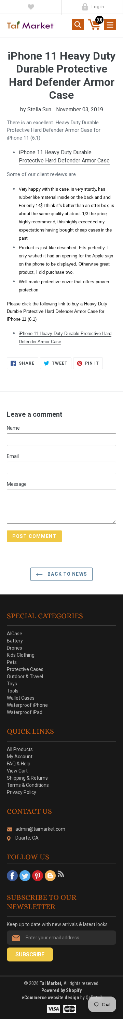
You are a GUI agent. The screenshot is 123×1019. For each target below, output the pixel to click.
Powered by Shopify (61, 990)
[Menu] (110, 24)
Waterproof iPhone (27, 705)
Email (13, 456)
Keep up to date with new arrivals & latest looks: (58, 924)
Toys (12, 683)
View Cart (17, 771)
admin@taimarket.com (40, 829)
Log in (98, 6)
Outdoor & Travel (25, 676)
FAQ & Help (18, 763)
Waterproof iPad (24, 712)
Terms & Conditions (28, 785)
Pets (12, 662)
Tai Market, (51, 983)
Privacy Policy (21, 792)
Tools (12, 691)
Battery (15, 640)
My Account (85, 7)
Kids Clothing (21, 655)
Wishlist (31, 7)
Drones (14, 648)
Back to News (66, 574)
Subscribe (29, 954)
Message (17, 484)
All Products (20, 749)
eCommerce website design (51, 997)
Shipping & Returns (27, 778)
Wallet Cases (21, 698)
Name (13, 428)
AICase (14, 633)
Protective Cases (25, 669)
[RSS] (62, 875)
